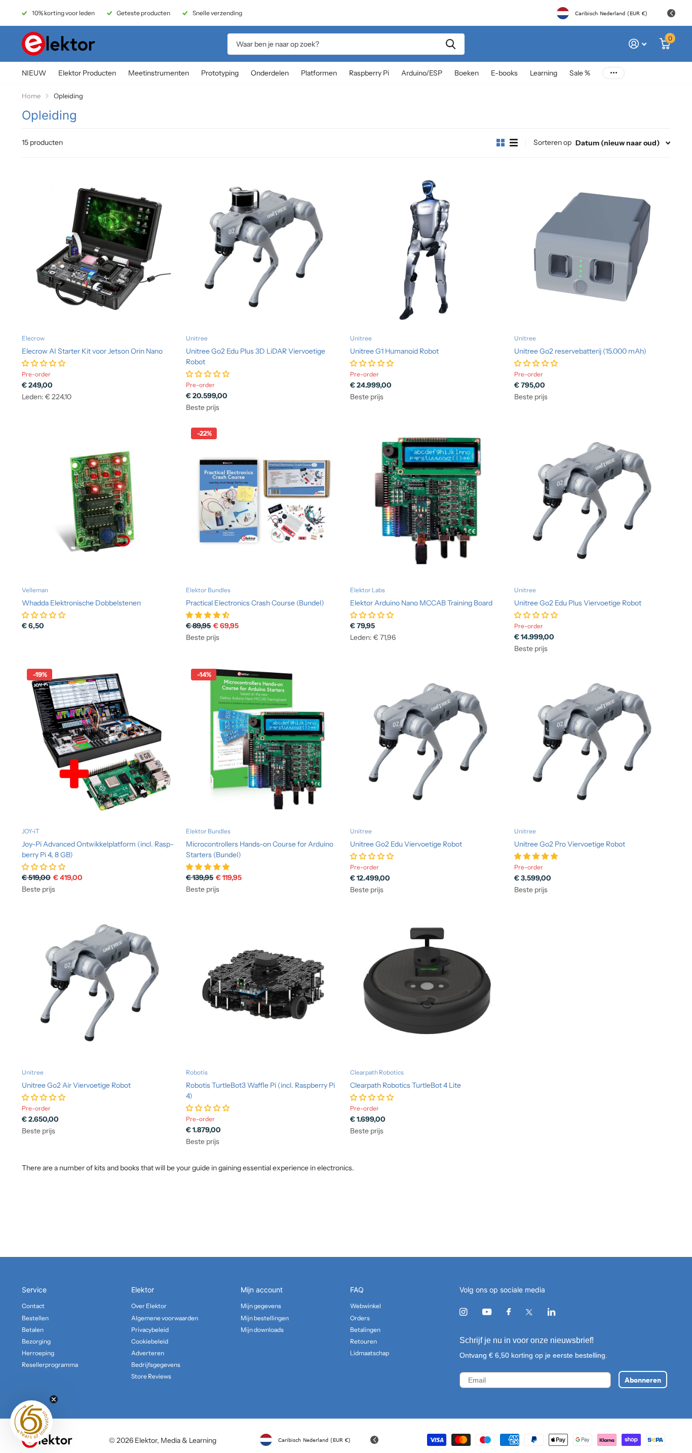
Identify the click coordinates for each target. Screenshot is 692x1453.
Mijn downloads (262, 1329)
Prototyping (220, 73)
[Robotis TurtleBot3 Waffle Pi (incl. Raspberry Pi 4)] (264, 983)
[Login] (637, 43)
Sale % (579, 73)
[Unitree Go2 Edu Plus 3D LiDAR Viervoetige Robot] (264, 249)
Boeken (466, 73)
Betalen (33, 1329)
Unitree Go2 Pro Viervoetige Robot (569, 844)
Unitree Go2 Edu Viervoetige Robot (406, 844)
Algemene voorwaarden (164, 1318)
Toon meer (613, 73)
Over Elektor (149, 1306)
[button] (31, 1421)
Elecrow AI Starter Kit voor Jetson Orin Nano (92, 351)
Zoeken (451, 44)
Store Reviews (151, 1376)
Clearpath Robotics (377, 1072)
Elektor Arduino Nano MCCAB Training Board (421, 602)
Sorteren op (552, 142)
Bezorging (36, 1341)
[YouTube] (486, 1312)
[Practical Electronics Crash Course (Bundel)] (264, 501)
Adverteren (147, 1353)
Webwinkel (365, 1306)
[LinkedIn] (551, 1312)
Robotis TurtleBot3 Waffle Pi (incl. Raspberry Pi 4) (260, 1090)
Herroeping (38, 1353)
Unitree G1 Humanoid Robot (394, 351)
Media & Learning (188, 1440)
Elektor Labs (367, 590)
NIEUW (34, 73)
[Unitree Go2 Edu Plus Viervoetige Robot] (592, 501)
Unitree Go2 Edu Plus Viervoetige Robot (577, 602)
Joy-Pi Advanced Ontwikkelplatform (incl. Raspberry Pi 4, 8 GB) (98, 849)
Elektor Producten (87, 73)
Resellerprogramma (50, 1364)
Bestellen (35, 1318)
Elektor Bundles (208, 590)
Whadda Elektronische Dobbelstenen (81, 602)
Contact (33, 1306)
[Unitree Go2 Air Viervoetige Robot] (100, 983)
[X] (529, 1312)
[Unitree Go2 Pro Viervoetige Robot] (592, 742)
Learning (543, 73)
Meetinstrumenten (158, 73)
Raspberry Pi (369, 73)
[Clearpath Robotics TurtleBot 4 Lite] (428, 983)
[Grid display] (500, 142)
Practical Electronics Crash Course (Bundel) (255, 602)
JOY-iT (31, 831)
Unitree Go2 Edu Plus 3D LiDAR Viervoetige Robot (255, 356)
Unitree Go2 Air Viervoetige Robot (76, 1085)
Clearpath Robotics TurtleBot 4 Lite (405, 1085)
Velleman (35, 590)
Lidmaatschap (369, 1353)
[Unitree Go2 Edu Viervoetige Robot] (428, 742)
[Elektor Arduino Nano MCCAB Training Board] (428, 501)
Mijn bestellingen (265, 1318)
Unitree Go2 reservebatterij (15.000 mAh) (580, 351)
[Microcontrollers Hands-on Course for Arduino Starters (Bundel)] (264, 742)
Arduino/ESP (421, 73)
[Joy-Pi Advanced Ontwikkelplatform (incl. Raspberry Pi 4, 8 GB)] (100, 742)
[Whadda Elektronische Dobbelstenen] (100, 501)
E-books (504, 73)
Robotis (197, 1072)
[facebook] (509, 1312)
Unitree (197, 338)
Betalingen (365, 1329)
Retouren (363, 1341)
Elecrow (33, 338)
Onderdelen (270, 73)
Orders (360, 1318)
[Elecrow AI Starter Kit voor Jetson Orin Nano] (100, 249)
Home (31, 96)
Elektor (142, 1289)
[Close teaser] (54, 1399)
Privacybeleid (150, 1329)
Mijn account (262, 1289)
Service (34, 1289)
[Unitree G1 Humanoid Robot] (428, 249)
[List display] (514, 142)
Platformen (319, 73)
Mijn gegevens (261, 1306)
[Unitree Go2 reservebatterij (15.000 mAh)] (592, 249)
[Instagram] (463, 1312)
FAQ (357, 1289)
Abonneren (643, 1379)
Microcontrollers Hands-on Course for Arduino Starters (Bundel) (259, 849)
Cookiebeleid (149, 1341)
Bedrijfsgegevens (155, 1364)
